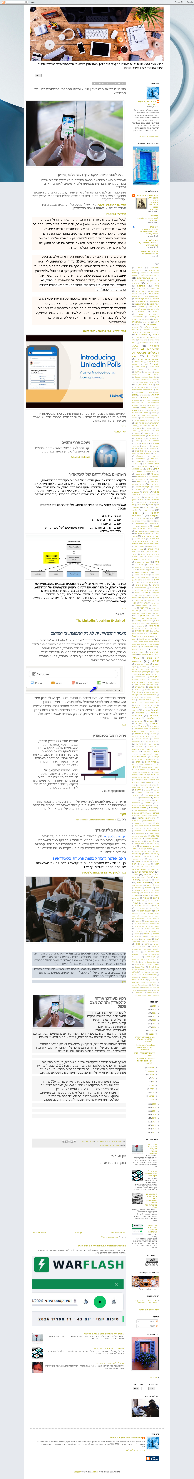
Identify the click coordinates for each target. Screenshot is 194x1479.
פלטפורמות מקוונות (139, 815)
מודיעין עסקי (146, 577)
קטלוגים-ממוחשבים (152, 854)
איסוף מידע (141, 291)
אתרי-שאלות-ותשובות (151, 337)
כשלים (151, 521)
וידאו (136, 443)
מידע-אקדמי (136, 598)
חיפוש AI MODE (138, 469)
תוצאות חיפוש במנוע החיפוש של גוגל (147, 924)
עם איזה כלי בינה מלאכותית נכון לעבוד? (109, 1349)
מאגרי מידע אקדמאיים (150, 536)
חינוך (157, 469)
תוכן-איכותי (140, 908)
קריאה (146, 856)
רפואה (157, 864)
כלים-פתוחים (138, 515)
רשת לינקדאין (139, 866)
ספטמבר (150, 1071)
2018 (154, 1107)
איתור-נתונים (154, 301)
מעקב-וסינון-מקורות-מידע (141, 672)
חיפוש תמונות (141, 476)
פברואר (151, 1096)
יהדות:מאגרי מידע (153, 500)
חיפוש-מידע (141, 482)
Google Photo (140, 967)
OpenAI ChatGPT (138, 980)
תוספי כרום (149, 921)
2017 (154, 1111)
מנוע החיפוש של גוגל (142, 636)
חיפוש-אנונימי (140, 479)
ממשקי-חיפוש (154, 633)
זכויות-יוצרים (139, 451)
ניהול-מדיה (140, 713)
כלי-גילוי (147, 507)
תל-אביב (139, 931)
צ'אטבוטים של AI (152, 831)
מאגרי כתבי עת (153, 534)
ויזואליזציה (156, 446)
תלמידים (156, 934)
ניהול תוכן (155, 707)
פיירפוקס (153, 810)
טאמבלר (138, 489)
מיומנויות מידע (148, 621)
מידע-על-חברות (141, 605)
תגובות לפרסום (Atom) (109, 1237)
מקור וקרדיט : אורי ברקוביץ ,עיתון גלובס (104, 330)
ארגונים (137, 324)
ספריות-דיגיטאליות (139, 757)
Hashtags (144, 972)
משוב (146, 689)
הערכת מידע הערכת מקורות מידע (147, 423)
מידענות (146, 610)
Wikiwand (139, 992)
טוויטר (156, 492)
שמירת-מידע (139, 900)
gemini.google (151, 957)
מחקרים (156, 585)
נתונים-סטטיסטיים (138, 731)
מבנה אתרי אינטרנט (142, 567)
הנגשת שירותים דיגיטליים (148, 415)
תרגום (144, 941)
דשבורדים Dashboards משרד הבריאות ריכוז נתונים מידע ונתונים (145, 402)
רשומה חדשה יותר (118, 1233)
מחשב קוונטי (154, 587)
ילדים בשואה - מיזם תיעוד (147, 196)
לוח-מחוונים (140, 523)
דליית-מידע (155, 395)
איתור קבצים (144, 296)
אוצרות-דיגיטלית (143, 278)
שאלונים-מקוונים (144, 877)
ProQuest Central (138, 982)
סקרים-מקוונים (146, 772)
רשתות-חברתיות (106, 1145)
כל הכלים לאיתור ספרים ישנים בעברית (109, 1363)
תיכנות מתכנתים (141, 926)
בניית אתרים (140, 367)
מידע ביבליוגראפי (141, 593)
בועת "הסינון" (142, 340)
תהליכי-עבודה (154, 908)
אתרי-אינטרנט (141, 335)
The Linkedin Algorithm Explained (101, 620)
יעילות (154, 502)
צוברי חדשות (154, 833)
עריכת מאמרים (145, 798)
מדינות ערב (155, 575)
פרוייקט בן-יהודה (153, 828)
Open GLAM (152, 980)
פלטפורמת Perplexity (151, 820)
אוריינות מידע (140, 280)
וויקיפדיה (155, 443)
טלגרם (145, 492)
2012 (154, 1129)
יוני (153, 1082)
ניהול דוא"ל (136, 692)
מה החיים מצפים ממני (150, 254)
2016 (154, 1115)
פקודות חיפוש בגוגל (142, 826)
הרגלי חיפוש (146, 430)
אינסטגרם (141, 288)
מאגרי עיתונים (152, 546)
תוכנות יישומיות (144, 910)
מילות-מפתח (143, 623)
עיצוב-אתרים (148, 787)
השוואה (137, 433)
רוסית (138, 861)
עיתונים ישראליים (142, 792)
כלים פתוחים (148, 510)
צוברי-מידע (140, 833)
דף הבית (78, 1233)
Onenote (135, 977)
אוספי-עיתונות (145, 273)
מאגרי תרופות (146, 559)
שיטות (144, 880)
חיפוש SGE (154, 479)
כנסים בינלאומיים (141, 518)
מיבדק (157, 590)
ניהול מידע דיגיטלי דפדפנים (145, 705)
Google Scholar (153, 969)
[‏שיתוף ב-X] (68, 1141)
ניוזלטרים (150, 721)
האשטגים (135, 405)
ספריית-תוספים (150, 762)
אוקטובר (150, 1068)
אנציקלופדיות (154, 317)
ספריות (139, 746)
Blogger (77, 1472)
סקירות (156, 772)
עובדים (154, 785)
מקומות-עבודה (154, 687)
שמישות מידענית (153, 903)
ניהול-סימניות (137, 715)
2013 (154, 1125)
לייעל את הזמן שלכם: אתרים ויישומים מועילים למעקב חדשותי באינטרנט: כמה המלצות (151, 1200)
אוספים (134, 273)
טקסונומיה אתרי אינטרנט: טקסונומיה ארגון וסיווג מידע (145, 494)
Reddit (154, 985)
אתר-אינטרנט (145, 332)
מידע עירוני (142, 595)
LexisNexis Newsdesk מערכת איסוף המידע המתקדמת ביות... (145, 1047)
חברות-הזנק (155, 459)
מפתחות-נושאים (140, 684)
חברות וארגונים (145, 453)
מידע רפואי (148, 598)
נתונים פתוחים (154, 731)
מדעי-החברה (139, 575)
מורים (137, 582)
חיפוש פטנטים (154, 476)
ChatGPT (155, 946)
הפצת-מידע (144, 425)
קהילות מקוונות (140, 843)
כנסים (152, 518)
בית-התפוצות (139, 362)
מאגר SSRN (149, 531)
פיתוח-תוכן (153, 815)
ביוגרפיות (143, 342)
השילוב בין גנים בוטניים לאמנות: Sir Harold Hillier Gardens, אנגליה (149, 231)
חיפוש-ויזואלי (154, 482)
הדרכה (142, 408)
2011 (154, 1132)
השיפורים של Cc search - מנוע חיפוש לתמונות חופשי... (145, 1061)
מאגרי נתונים (140, 539)
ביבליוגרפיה (153, 342)
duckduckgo (155, 954)
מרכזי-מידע (155, 689)
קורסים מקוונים (146, 849)
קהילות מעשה (154, 843)
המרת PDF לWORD (140, 413)
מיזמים (137, 621)
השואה (147, 433)
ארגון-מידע (151, 324)
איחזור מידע (153, 283)
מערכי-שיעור (155, 679)
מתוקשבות (138, 689)
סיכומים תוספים (142, 739)
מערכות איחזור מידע (149, 674)
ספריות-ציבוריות (151, 759)
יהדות (138, 497)
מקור (123, 608)
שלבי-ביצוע (135, 898)
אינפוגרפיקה (155, 291)
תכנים (138, 929)
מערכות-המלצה (140, 677)
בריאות (138, 372)
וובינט (138, 441)
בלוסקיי (146, 364)
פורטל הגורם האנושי (149, 251)
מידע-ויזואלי (139, 600)
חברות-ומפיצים (141, 459)
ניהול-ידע (146, 710)
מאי (152, 1085)
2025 (154, 1009)
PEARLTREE (152, 982)
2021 (154, 1024)
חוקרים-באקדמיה (142, 466)
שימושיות (148, 888)
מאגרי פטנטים (139, 546)
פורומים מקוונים (145, 805)
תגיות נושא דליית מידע (142, 905)
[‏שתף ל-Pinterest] (63, 1141)
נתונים (143, 726)
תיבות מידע (155, 926)
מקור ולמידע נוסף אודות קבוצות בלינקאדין (104, 872)
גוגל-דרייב (136, 379)
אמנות (143, 309)
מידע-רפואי (144, 608)
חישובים (142, 484)
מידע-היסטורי (151, 600)
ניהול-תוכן (136, 718)
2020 (154, 1027)
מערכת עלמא (152, 684)
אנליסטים (141, 311)
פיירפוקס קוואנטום (141, 810)
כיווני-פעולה (141, 505)
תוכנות (156, 911)
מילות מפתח (155, 623)
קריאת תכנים (154, 859)
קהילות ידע (139, 841)
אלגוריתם (140, 306)
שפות (143, 903)
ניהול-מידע (154, 715)
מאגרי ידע (138, 531)
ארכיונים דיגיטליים (151, 327)
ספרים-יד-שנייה (140, 769)
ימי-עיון (134, 500)
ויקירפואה (143, 448)
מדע (147, 575)
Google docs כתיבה (149, 962)
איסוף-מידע (154, 293)
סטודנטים (155, 736)
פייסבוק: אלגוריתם (139, 808)
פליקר (150, 823)
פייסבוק (154, 808)
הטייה (144, 410)
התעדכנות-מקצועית (138, 436)
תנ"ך (144, 936)
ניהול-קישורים (150, 718)
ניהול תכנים (144, 707)
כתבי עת (143, 521)
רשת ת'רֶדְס (155, 869)
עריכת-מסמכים (146, 800)
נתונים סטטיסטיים (141, 729)
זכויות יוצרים (152, 451)
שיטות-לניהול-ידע (153, 885)
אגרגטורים (155, 268)
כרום (157, 521)
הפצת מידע (155, 425)
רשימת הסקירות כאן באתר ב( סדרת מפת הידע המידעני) (146, 1301)
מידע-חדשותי (154, 603)
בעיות (157, 372)
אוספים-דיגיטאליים (148, 275)
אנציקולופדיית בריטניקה (149, 314)
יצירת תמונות (144, 502)
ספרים (138, 762)
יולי (153, 1078)
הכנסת (154, 413)
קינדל (154, 856)
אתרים (137, 337)
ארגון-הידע (136, 322)
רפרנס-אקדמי (145, 864)
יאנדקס (147, 497)
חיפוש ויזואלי (151, 471)
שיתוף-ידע (146, 895)
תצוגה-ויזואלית (146, 939)
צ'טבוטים (138, 831)
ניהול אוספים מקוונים (151, 692)
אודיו (140, 268)
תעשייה (137, 936)
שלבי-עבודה (152, 900)
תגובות (153, 1326)
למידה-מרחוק (145, 528)
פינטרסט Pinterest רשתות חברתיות (145, 813)
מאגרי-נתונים (154, 565)
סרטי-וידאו (144, 775)
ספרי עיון (139, 744)
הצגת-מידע (148, 428)
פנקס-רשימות (139, 823)
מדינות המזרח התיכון (142, 572)
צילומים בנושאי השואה (139, 836)
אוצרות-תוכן (154, 281)
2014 (154, 1122)
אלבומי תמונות (153, 306)
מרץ (152, 1092)
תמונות (146, 934)
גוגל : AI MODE (137, 374)
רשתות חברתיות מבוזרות (144, 872)
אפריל (151, 1089)
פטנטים (134, 805)
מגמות (142, 570)
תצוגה (157, 939)
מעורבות (143, 667)
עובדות (148, 782)
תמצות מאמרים (154, 936)
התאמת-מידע (154, 436)
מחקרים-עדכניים (142, 585)
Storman (95, 1472)
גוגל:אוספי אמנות (153, 387)
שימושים (138, 888)
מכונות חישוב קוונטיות (150, 628)
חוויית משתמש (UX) (151, 464)
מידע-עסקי (155, 608)
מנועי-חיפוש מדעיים (142, 664)
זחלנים (134, 448)
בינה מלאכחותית (153, 362)
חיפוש (149, 469)
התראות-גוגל (140, 438)
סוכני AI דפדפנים (141, 734)
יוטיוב (142, 500)
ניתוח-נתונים (154, 726)
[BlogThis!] (71, 1141)
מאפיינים (156, 567)
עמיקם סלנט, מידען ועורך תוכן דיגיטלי (145, 102)
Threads (142, 990)
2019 (154, 1104)
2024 (154, 1013)
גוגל (149, 374)
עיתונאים (147, 790)
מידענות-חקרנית (143, 615)
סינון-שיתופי (136, 741)
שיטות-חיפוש (143, 882)
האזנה (144, 405)
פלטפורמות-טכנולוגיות (146, 818)
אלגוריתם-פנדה (154, 309)
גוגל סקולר (155, 379)
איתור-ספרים (140, 301)
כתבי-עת (135, 521)
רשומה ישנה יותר (39, 1233)
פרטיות (138, 828)
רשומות (153, 1321)
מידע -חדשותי (145, 590)
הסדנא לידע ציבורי (146, 418)
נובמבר (151, 1034)
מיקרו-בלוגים (139, 626)
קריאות (137, 856)
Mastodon (145, 977)
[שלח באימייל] (74, 1141)
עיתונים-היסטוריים (152, 795)
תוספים (138, 921)
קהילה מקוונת (136, 838)
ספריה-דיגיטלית (153, 746)
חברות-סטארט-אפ (152, 461)
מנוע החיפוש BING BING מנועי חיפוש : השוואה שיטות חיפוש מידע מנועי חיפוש (145, 641)
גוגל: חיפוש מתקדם (144, 385)
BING (138, 944)
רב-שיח (146, 861)
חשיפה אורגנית (153, 489)
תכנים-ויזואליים (154, 931)
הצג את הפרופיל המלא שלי (149, 137)
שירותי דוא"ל (155, 890)
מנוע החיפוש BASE (146, 639)
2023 (154, 1017)
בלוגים (156, 364)
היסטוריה (135, 410)
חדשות (138, 461)
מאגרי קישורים (153, 549)
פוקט (155, 805)
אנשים (147, 319)
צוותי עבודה (155, 836)
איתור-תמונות (140, 304)
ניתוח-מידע (140, 724)
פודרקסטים (136, 803)
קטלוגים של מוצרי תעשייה (143, 851)
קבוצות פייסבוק (151, 838)
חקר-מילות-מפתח (142, 487)
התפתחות (153, 438)
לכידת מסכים (145, 526)
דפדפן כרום (144, 395)
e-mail (145, 954)
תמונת (137, 934)
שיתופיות (146, 898)
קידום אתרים (136, 854)
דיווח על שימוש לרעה (149, 1309)
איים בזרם (154, 227)
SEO (149, 990)
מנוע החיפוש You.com (148, 647)
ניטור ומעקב (139, 721)
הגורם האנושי (152, 408)
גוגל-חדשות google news (147, 382)
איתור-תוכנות (154, 304)
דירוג (150, 392)
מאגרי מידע (140, 534)
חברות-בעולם (141, 456)
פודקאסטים (148, 803)
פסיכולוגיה (155, 826)
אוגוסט (151, 1074)
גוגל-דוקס (145, 379)
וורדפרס (145, 443)
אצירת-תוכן (146, 322)
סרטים (134, 775)
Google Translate (138, 969)
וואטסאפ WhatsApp (152, 441)
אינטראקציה (155, 288)
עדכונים (156, 782)
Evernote (135, 954)
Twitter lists (151, 992)
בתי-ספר (156, 374)
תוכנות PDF (154, 913)
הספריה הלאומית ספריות (143, 420)
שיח (150, 880)
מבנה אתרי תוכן (153, 570)
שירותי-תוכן (144, 893)
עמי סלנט (154, 216)
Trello (134, 990)
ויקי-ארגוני (135, 446)
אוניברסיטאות (154, 270)
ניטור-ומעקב (154, 724)
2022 (154, 1020)
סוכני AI (153, 734)
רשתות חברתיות (139, 869)
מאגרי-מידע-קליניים (142, 562)
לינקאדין (116, 1145)
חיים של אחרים (152, 240)
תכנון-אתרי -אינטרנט (152, 929)
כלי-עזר (135, 507)
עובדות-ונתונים (137, 782)
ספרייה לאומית (137, 759)
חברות (156, 453)
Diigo (137, 952)
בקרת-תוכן (148, 372)
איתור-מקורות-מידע (142, 299)
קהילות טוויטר (151, 841)
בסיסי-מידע (154, 369)
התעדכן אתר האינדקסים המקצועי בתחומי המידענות (104, 1334)
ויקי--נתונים (145, 446)
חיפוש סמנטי (141, 474)
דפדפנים (146, 397)
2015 (154, 1118)
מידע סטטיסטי (154, 595)
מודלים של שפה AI (149, 582)
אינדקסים (141, 286)
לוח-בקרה (152, 523)
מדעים (157, 577)
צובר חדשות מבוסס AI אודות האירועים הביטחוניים (102, 1245)
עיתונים (156, 792)
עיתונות (138, 790)
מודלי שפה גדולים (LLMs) (141, 580)
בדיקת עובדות (154, 340)
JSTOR (135, 972)
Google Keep (154, 967)
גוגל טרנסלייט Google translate (146, 377)
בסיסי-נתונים (140, 369)
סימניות (156, 741)
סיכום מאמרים (144, 736)
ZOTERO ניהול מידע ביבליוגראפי (148, 995)
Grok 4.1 (154, 972)
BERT (147, 944)
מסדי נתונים (154, 667)
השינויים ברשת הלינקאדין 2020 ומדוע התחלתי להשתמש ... (145, 1039)
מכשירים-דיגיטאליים (142, 631)
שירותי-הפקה (155, 893)
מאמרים (140, 565)
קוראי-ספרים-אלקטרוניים (149, 846)
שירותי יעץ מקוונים (141, 890)
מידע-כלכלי (143, 603)
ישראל (150, 505)
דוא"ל (157, 390)
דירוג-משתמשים (140, 392)
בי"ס (133, 340)
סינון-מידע (147, 741)
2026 (154, 1006)
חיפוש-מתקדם (153, 484)
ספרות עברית (151, 744)
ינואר (152, 1099)
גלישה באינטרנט (140, 387)
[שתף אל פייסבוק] (66, 1141)
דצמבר (151, 1030)
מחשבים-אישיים (140, 587)
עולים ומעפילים (144, 785)
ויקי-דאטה (153, 448)
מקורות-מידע (140, 687)
